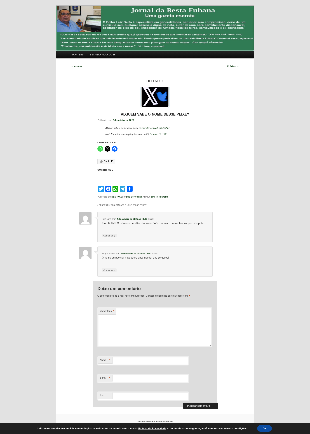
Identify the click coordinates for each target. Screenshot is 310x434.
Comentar (109, 235)
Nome (105, 360)
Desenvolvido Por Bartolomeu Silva (155, 421)
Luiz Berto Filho (134, 196)
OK (264, 428)
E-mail (105, 378)
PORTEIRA (78, 54)
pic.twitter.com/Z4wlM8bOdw (155, 127)
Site (102, 395)
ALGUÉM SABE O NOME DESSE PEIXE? (155, 114)
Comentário (107, 311)
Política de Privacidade (152, 428)
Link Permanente (159, 196)
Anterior (77, 66)
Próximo (233, 66)
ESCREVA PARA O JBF (103, 54)
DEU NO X (116, 196)
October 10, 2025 (158, 134)
